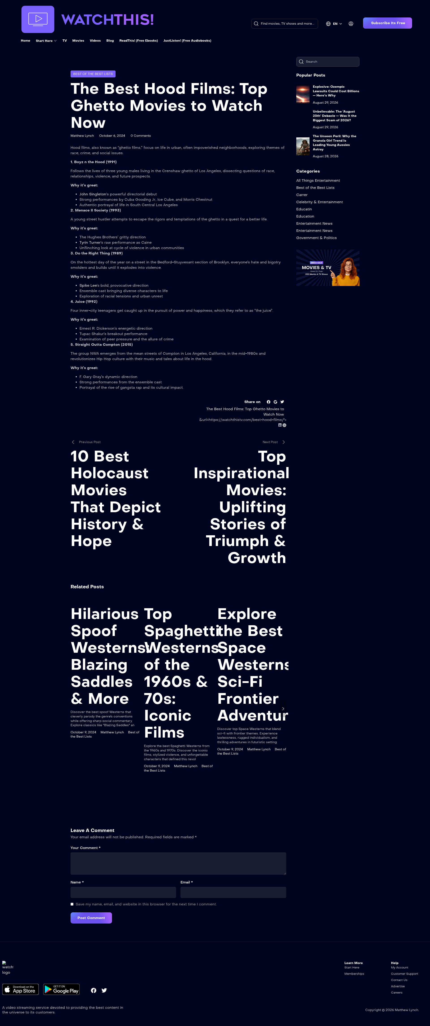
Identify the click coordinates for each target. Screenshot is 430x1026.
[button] (387, 23)
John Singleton (93, 194)
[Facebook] (93, 990)
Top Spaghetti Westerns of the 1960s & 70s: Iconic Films (182, 673)
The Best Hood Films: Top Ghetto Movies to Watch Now (169, 105)
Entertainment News (314, 223)
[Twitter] (104, 990)
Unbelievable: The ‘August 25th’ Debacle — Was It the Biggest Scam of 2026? (335, 116)
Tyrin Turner (90, 242)
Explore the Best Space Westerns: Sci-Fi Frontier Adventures (262, 665)
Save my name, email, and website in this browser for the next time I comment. (146, 904)
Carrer (301, 195)
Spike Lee (88, 285)
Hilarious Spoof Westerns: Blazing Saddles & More (110, 656)
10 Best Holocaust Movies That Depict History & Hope (116, 498)
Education (305, 216)
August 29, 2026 (325, 103)
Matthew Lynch (82, 136)
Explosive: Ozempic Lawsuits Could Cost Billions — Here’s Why (336, 91)
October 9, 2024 (83, 732)
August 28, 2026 (325, 156)
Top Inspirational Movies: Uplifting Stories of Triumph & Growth (242, 507)
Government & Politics (316, 238)
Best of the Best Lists (93, 74)
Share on (252, 402)
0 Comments (141, 136)
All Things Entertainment (318, 180)
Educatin (304, 209)
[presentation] (74, 708)
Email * (187, 882)
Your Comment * (86, 848)
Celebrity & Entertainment (319, 202)
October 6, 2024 (112, 136)
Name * (77, 882)
